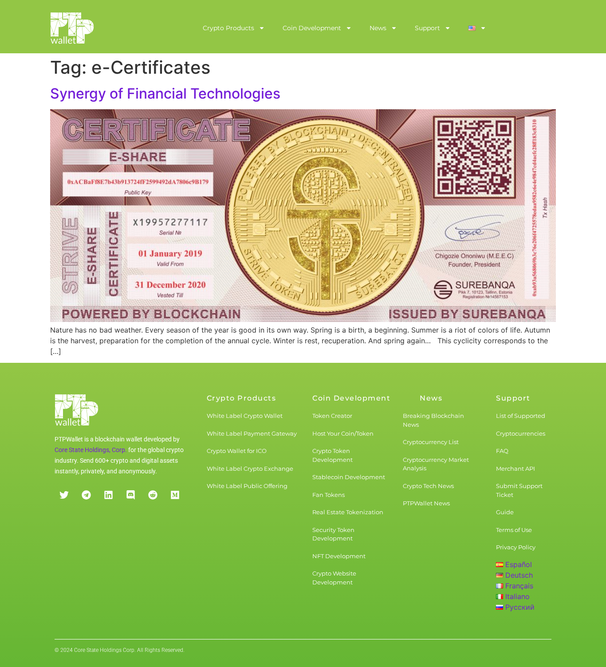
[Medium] (174, 494)
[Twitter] (64, 494)
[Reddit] (152, 494)
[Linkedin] (108, 494)
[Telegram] (86, 494)
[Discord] (130, 494)
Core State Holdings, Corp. (91, 449)
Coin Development (312, 28)
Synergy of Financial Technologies (165, 93)
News (378, 28)
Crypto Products (228, 28)
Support (427, 28)
